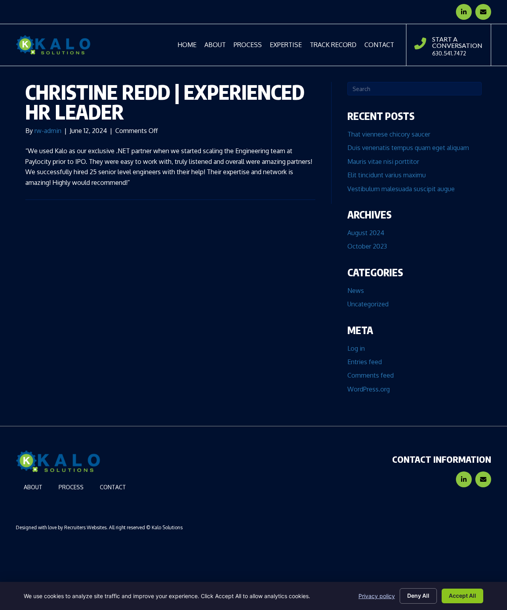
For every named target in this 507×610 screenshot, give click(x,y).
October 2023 (367, 246)
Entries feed (364, 362)
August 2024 (365, 233)
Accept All (462, 595)
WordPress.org (368, 389)
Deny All (418, 595)
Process (71, 487)
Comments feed (370, 375)
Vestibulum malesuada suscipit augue (401, 189)
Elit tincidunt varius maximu (386, 175)
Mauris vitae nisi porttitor (383, 161)
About (33, 487)
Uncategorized (368, 304)
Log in (356, 348)
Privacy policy (376, 596)
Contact (113, 487)
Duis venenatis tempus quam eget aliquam (408, 148)
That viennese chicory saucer (388, 134)
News (355, 291)
